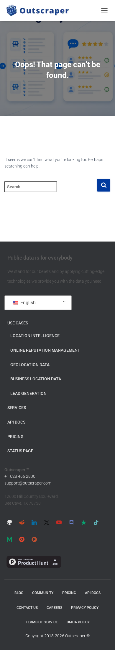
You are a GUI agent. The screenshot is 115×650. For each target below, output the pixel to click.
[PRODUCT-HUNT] (34, 539)
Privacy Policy (84, 608)
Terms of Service (42, 622)
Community (42, 593)
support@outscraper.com (27, 483)
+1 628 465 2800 (19, 476)
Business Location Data (35, 379)
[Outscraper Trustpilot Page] (84, 522)
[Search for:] (50, 190)
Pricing (15, 436)
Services (16, 407)
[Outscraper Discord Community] (71, 522)
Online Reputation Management (45, 350)
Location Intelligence (35, 335)
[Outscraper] (39, 10)
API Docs (16, 422)
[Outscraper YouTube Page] (59, 522)
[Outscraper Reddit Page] (22, 522)
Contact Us (27, 608)
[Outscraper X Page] (47, 522)
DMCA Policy (78, 622)
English (27, 302)
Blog (18, 593)
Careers (54, 608)
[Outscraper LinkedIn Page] (34, 522)
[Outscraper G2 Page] (22, 539)
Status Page (20, 450)
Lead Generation (28, 393)
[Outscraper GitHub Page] (9, 522)
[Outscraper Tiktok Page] (96, 522)
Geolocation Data (30, 364)
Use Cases (17, 323)
